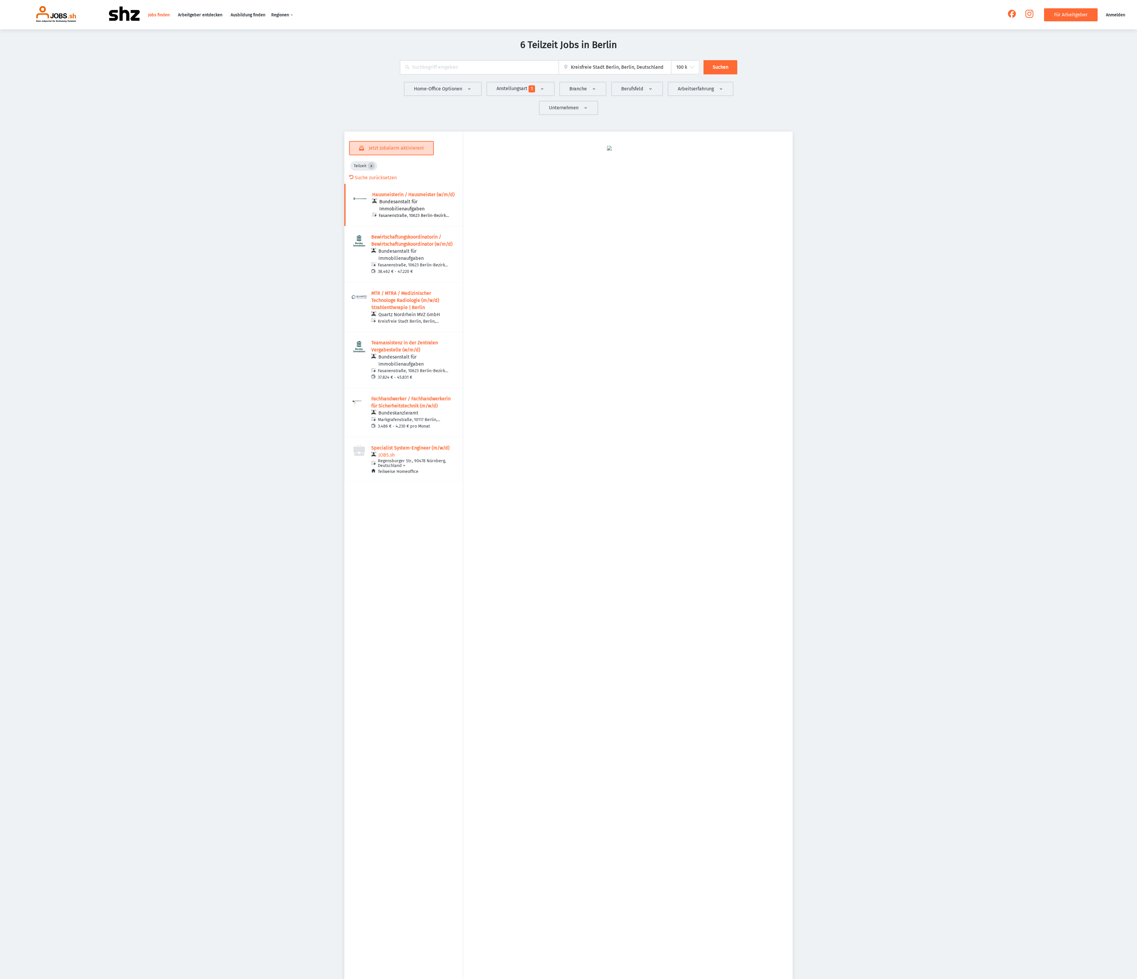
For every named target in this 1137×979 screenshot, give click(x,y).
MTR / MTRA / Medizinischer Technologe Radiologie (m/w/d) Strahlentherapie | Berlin (405, 300)
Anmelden (1115, 14)
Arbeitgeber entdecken (200, 14)
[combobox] (479, 67)
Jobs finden (159, 14)
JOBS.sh (386, 455)
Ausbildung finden (248, 14)
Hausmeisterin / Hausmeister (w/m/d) (413, 194)
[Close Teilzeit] (371, 165)
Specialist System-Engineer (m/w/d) (410, 448)
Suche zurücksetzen (376, 177)
